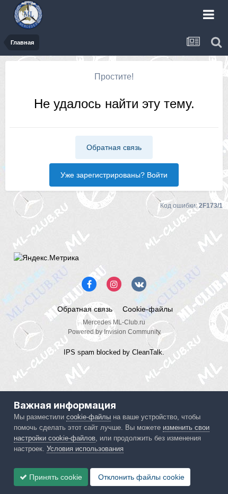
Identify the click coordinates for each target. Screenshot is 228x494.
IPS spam (79, 352)
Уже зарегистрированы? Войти (114, 175)
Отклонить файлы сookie (140, 477)
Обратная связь (114, 147)
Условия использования (85, 449)
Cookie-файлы (147, 309)
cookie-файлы (88, 417)
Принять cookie (54, 477)
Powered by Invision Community (114, 332)
